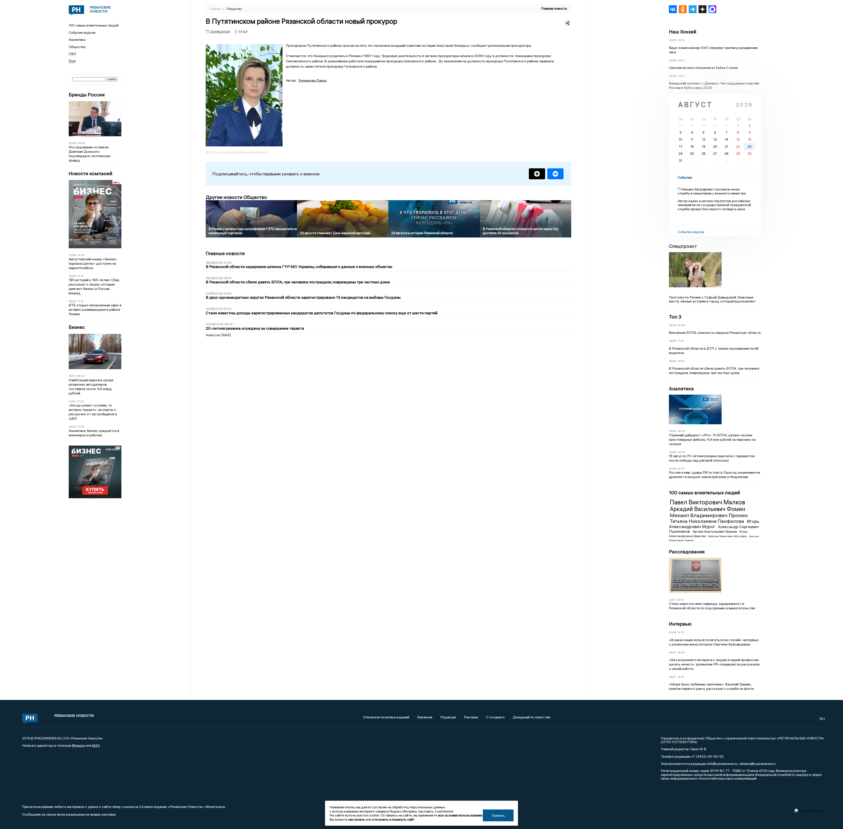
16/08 (672, 431)
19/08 (72, 276)
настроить (356, 819)
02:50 (680, 599)
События (685, 177)
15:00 (681, 652)
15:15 (80, 276)
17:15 (80, 301)
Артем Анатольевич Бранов (715, 531)
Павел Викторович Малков (707, 502)
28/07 (672, 652)
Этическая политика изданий (386, 717)
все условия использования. (460, 815)
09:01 (681, 75)
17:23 (81, 426)
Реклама (471, 717)
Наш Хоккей (682, 32)
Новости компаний (90, 173)
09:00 (81, 143)
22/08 (72, 143)
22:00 (681, 468)
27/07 (72, 401)
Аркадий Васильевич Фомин (707, 509)
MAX (96, 745)
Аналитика (77, 39)
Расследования (687, 551)
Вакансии (424, 717)
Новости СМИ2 (218, 335)
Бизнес (77, 327)
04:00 (681, 452)
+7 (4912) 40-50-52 (707, 756)
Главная (216, 9)
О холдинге (495, 717)
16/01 (72, 376)
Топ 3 (675, 317)
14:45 (81, 255)
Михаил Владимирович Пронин (709, 515)
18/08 (72, 301)
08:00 (80, 376)
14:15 (680, 632)
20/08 (72, 255)
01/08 (672, 632)
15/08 (672, 468)
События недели (82, 32)
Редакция (448, 717)
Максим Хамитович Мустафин (728, 536)
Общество (77, 47)
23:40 (681, 325)
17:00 (80, 401)
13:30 (681, 676)
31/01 (672, 599)
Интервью (680, 624)
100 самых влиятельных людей (94, 25)
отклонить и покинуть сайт (393, 819)
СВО (72, 54)
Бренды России (87, 94)
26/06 (72, 426)
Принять (498, 815)
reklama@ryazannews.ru (757, 763)
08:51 (680, 361)
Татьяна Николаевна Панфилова (707, 521)
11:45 (680, 340)
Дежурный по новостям (531, 717)
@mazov (78, 745)
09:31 (681, 40)
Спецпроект (683, 246)
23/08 (672, 40)
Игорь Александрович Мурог (714, 523)
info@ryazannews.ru (722, 763)
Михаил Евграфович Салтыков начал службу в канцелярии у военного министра (712, 191)
